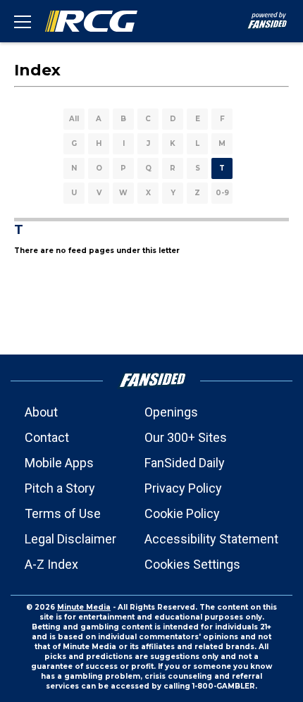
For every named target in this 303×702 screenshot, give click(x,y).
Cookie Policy (182, 513)
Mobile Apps (59, 462)
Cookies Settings (192, 564)
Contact (47, 437)
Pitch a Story (60, 488)
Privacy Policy (183, 488)
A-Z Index (51, 564)
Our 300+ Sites (185, 437)
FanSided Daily (184, 462)
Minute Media (84, 607)
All (74, 118)
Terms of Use (63, 513)
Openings (171, 412)
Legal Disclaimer (70, 538)
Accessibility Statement (211, 538)
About (41, 412)
